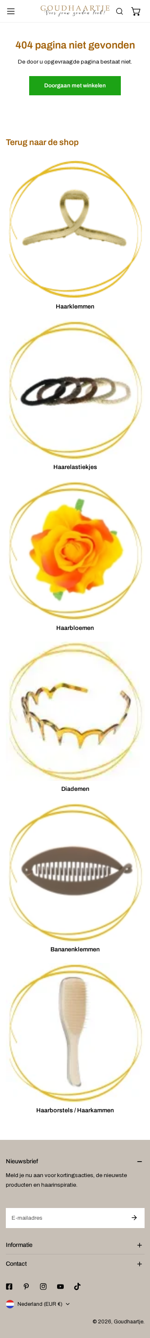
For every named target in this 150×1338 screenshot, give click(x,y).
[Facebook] (40, 293)
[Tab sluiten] (140, 44)
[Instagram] (75, 293)
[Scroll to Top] (135, 1294)
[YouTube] (92, 293)
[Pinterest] (57, 293)
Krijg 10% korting (75, 269)
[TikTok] (109, 293)
